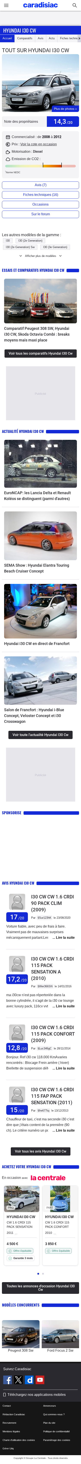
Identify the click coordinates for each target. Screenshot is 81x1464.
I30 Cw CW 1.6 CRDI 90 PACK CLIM (52, 903)
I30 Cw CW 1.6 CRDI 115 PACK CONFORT (53, 1034)
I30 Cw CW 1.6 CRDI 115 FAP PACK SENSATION (52, 1096)
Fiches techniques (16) (40, 195)
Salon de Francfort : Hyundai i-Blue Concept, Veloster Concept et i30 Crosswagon (34, 716)
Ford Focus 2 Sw (60, 1350)
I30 (8, 240)
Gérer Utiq (8, 1448)
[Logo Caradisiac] (40, 8)
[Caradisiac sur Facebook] (8, 1380)
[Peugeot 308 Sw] (21, 1334)
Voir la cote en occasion (38, 144)
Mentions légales (11, 1431)
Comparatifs (24, 38)
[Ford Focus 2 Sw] (60, 1334)
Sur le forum (40, 214)
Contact (7, 1405)
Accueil (7, 38)
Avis (40, 38)
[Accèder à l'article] (40, 301)
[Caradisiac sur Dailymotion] (30, 1380)
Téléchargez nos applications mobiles (37, 1394)
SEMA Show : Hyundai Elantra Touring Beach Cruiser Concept (36, 568)
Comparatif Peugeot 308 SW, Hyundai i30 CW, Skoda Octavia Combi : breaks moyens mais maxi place (37, 334)
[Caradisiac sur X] (19, 1380)
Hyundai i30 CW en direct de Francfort (37, 643)
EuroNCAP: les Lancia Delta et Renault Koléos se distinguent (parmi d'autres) (37, 496)
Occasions (40, 204)
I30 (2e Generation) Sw (20, 247)
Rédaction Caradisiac (14, 1414)
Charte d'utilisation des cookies (19, 1440)
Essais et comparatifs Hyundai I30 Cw (33, 270)
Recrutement (9, 1423)
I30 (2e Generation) (30, 240)
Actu (52, 38)
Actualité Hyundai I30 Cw (23, 431)
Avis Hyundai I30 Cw (18, 883)
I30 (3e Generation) (55, 247)
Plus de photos (65, 108)
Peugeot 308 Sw (20, 1350)
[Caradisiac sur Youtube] (40, 1380)
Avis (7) (40, 185)
